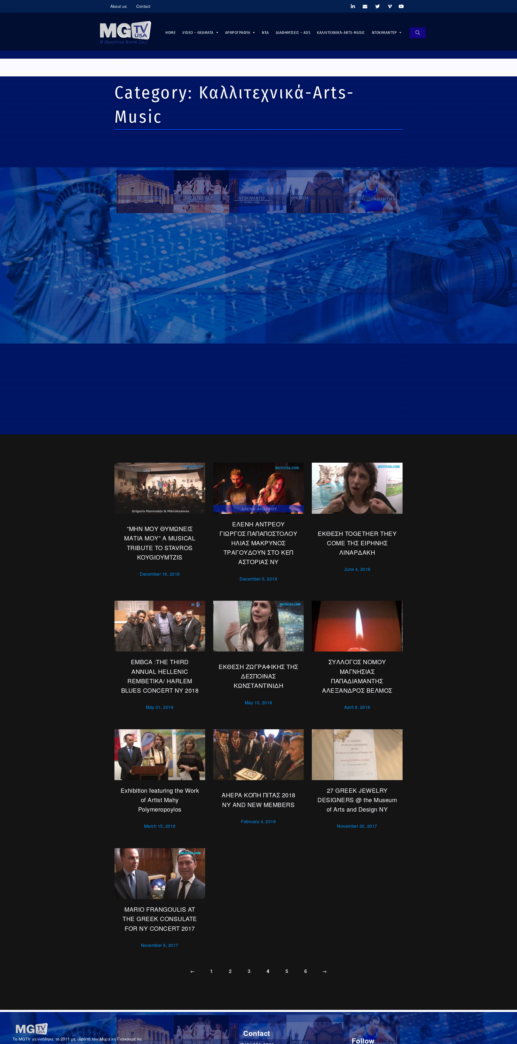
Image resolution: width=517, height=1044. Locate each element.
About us (118, 6)
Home (170, 32)
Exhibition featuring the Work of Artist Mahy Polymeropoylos (160, 799)
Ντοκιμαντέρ (384, 32)
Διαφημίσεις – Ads (293, 32)
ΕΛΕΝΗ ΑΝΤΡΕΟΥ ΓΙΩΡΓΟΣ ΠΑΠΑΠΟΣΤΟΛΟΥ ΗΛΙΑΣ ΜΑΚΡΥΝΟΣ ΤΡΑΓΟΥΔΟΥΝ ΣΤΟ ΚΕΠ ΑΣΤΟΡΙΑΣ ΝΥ (258, 543)
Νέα (265, 32)
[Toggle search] (418, 32)
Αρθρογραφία (237, 32)
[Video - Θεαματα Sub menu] (217, 33)
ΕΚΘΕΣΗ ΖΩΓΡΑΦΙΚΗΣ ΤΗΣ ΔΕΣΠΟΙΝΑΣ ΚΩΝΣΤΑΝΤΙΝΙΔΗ (258, 675)
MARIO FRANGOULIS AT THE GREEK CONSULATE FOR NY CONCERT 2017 (160, 918)
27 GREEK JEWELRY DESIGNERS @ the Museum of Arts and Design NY (357, 799)
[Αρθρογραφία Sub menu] (254, 33)
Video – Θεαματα (198, 32)
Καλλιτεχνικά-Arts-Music (341, 32)
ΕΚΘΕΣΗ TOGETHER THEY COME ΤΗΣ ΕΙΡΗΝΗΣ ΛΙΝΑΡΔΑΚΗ (357, 542)
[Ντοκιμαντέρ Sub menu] (400, 33)
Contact (143, 6)
